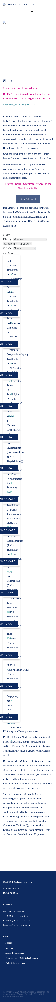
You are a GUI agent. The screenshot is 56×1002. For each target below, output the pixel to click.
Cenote (28, 994)
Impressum (10, 948)
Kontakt (8, 943)
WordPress (18, 997)
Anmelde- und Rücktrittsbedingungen (21, 958)
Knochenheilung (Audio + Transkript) (15, 545)
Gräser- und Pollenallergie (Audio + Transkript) (13, 581)
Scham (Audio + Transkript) (12, 296)
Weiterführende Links (15, 963)
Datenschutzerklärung (14, 953)
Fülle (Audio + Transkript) (12, 265)
